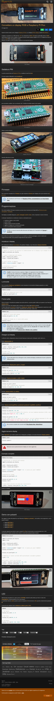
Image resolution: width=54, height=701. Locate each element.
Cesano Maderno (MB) (10, 682)
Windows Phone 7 (11, 674)
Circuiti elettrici (29, 666)
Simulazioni (43, 671)
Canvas (44, 230)
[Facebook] (50, 30)
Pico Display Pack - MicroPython (34, 424)
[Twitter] (38, 30)
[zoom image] (50, 44)
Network (17, 671)
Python (25, 671)
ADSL (3, 666)
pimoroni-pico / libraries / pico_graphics (27, 329)
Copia (50, 247)
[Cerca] (47, 1)
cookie (10, 690)
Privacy (50, 683)
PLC (21, 671)
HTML (47, 669)
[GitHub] (27, 644)
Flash (43, 669)
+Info (23, 693)
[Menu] (51, 1)
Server (37, 671)
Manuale (12, 671)
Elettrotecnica (20, 669)
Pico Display (36, 32)
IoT (50, 669)
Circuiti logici (48, 666)
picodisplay (16, 244)
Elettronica (12, 669)
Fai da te (38, 669)
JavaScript (9, 232)
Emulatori (27, 669)
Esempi (32, 669)
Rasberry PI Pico (22, 32)
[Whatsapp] (42, 30)
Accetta (47, 695)
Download (5, 669)
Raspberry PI (31, 671)
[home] (7, 2)
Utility (4, 674)
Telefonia (49, 671)
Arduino (8, 667)
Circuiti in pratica (39, 667)
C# (15, 666)
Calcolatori (20, 667)
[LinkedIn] (46, 30)
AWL (12, 666)
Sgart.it (3, 680)
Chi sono (50, 680)
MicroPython (45, 32)
